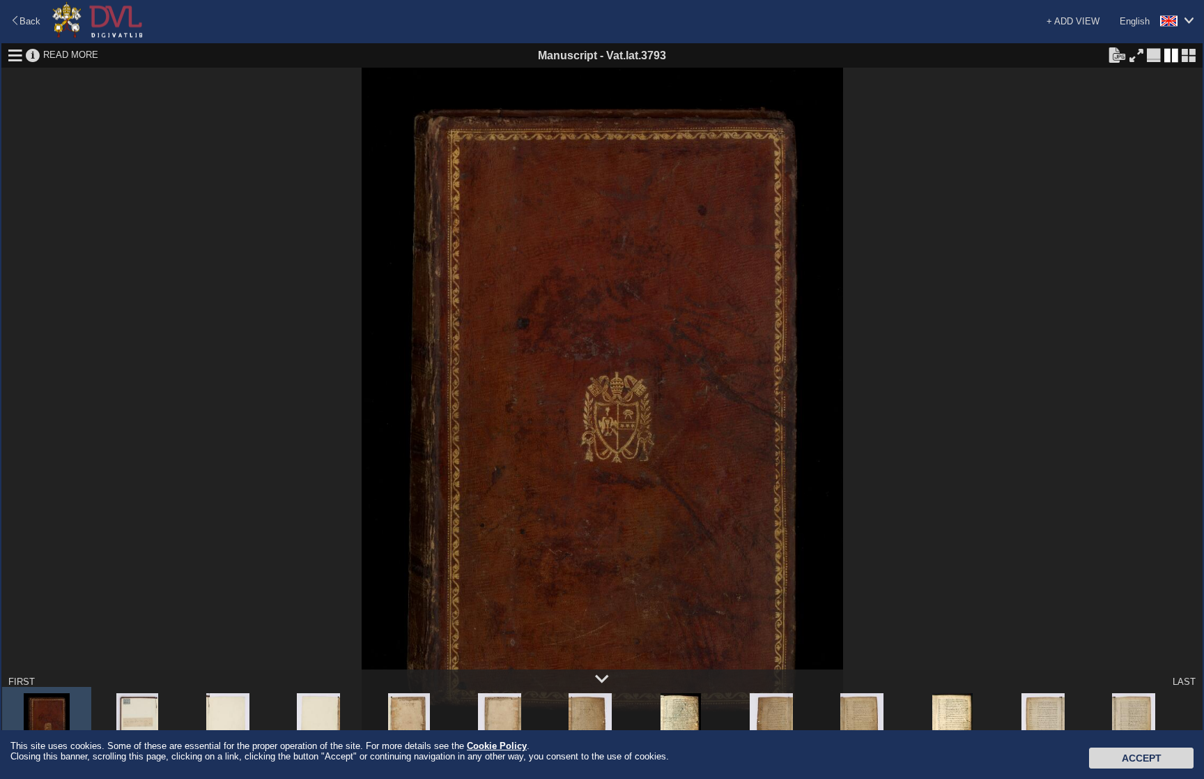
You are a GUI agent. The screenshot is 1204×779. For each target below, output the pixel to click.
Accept (1141, 758)
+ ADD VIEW (1073, 21)
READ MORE (70, 55)
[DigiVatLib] (97, 35)
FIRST (21, 681)
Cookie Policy (497, 746)
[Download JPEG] (1117, 54)
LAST (1184, 681)
